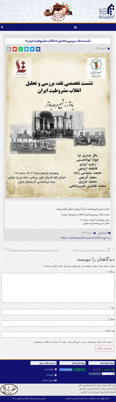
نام (112, 307)
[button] (75, 27)
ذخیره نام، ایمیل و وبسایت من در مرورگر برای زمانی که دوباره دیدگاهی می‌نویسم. (73, 342)
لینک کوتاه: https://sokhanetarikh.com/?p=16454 (86, 238)
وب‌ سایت (110, 330)
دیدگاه (111, 271)
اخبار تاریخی (103, 233)
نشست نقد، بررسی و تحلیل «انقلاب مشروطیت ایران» (58, 41)
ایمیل (111, 319)
